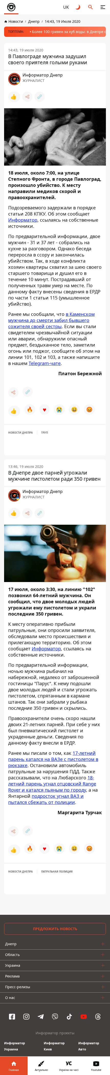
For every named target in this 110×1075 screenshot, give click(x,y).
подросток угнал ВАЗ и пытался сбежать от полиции (46, 799)
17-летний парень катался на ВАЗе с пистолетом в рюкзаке (53, 759)
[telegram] (41, 1017)
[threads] (98, 1017)
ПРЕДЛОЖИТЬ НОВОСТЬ (55, 928)
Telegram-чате (45, 363)
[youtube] (84, 1017)
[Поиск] (90, 7)
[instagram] (26, 1017)
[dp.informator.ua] (11, 7)
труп (44, 432)
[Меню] (103, 7)
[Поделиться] (27, 97)
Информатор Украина (14, 1046)
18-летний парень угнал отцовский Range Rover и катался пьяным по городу (52, 784)
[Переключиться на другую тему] (78, 7)
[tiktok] (69, 1017)
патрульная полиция (57, 871)
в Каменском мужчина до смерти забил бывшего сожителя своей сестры (51, 320)
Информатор (22, 220)
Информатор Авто (88, 1046)
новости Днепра (20, 432)
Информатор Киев (54, 1046)
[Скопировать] (40, 97)
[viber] (55, 1017)
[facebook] (12, 1017)
